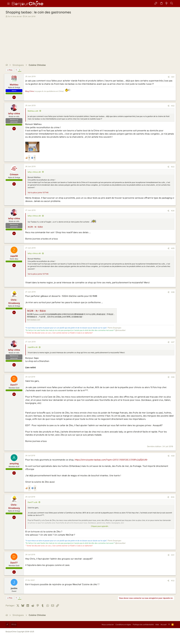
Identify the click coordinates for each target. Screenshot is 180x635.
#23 (172, 167)
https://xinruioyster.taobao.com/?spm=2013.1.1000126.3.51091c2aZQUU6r (111, 459)
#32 (172, 581)
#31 (172, 555)
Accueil (163, 624)
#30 (172, 497)
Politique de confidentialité (143, 624)
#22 (172, 106)
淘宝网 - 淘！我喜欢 (35, 227)
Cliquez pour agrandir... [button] (100, 526)
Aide (157, 624)
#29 (172, 456)
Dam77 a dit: (33, 502)
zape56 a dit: (33, 347)
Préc (11, 70)
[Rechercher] (171, 3)
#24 (172, 211)
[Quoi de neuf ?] (166, 3)
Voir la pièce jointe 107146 (38, 192)
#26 (172, 292)
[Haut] (169, 624)
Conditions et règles (123, 624)
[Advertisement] (90, 39)
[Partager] (168, 77)
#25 (172, 248)
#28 (172, 377)
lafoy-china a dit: (34, 172)
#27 (172, 342)
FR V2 (14, 624)
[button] (8, 3)
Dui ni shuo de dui (15, 16)
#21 (172, 77)
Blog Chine (29, 91)
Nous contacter (108, 624)
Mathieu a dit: (33, 111)
